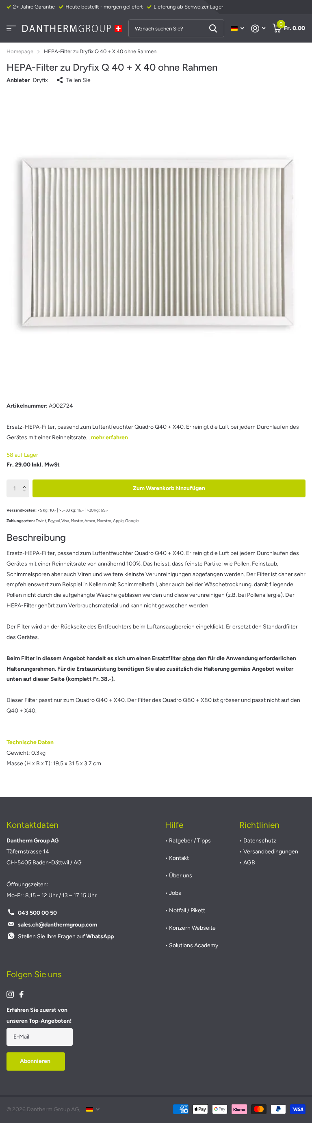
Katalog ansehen (11, 28)
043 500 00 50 (37, 912)
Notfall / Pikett (187, 910)
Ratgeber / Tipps (190, 840)
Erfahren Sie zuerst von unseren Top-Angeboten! (39, 1015)
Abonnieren (36, 1061)
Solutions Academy (193, 945)
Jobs (175, 893)
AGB (249, 862)
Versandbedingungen (270, 851)
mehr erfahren (109, 437)
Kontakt (179, 858)
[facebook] (22, 994)
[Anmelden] (258, 28)
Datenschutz (259, 840)
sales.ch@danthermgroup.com (57, 924)
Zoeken (213, 28)
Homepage (19, 51)
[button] (26, 481)
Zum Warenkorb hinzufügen (169, 488)
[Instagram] (10, 994)
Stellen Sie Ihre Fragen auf (66, 936)
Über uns (180, 875)
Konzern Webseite (192, 927)
